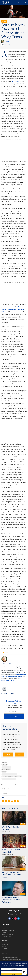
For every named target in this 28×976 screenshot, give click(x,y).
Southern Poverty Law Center (9, 774)
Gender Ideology (6, 767)
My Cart (4, 946)
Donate (8, 754)
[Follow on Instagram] (15, 918)
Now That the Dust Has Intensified (11, 850)
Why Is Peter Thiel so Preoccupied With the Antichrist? (11, 899)
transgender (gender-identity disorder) (12, 776)
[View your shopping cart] (18, 2)
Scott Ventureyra (7, 904)
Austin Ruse (8, 41)
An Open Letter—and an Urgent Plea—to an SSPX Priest (12, 874)
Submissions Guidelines (8, 930)
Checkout (4, 948)
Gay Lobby (4, 764)
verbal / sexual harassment (9, 778)
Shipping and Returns (7, 934)
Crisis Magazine (9, 45)
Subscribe (14, 717)
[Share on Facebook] (6, 801)
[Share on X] (3, 801)
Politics (4, 771)
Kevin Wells (5, 879)
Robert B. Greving (7, 854)
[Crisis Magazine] (5, 2)
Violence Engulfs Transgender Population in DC (12, 309)
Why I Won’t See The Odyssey (10, 828)
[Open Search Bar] (22, 2)
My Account (5, 944)
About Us (4, 928)
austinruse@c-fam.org (8, 680)
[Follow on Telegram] (18, 918)
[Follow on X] (12, 918)
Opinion (4, 21)
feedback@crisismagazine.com (10, 957)
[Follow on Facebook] (9, 918)
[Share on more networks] (18, 801)
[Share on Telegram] (9, 801)
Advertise (4, 932)
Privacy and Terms (6, 936)
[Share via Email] (12, 801)
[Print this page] (15, 801)
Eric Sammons (6, 831)
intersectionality (6, 769)
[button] (24, 972)
